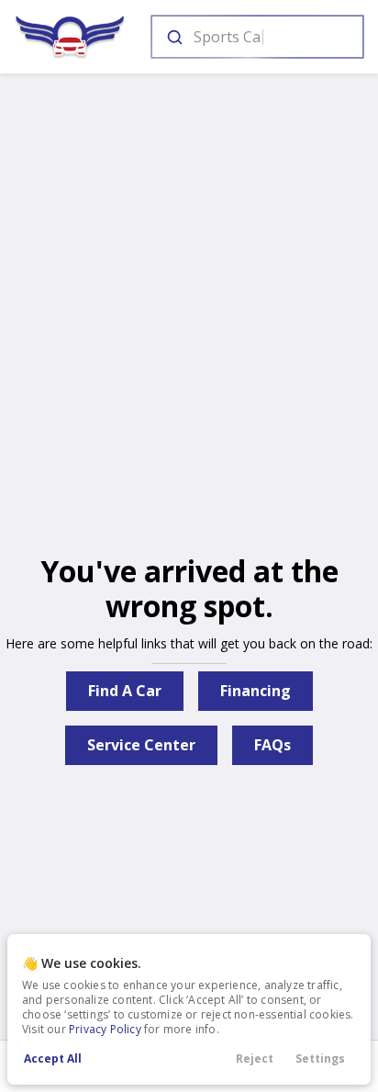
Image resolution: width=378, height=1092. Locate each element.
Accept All (53, 1058)
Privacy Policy (105, 1029)
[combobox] (256, 37)
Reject (254, 1058)
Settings (320, 1058)
